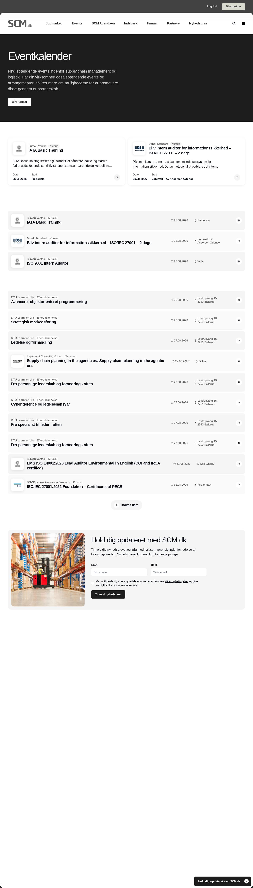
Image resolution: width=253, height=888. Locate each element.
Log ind (212, 6)
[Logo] (20, 23)
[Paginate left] (11, 161)
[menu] (243, 23)
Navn (94, 564)
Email (154, 564)
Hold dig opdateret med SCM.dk (219, 881)
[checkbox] (92, 583)
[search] (234, 23)
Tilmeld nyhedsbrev (108, 594)
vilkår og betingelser (176, 581)
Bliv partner (233, 6)
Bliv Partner (19, 101)
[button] (117, 177)
